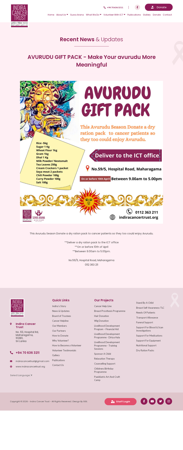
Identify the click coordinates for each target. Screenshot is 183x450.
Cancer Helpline (60, 320)
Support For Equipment (148, 340)
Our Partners (59, 330)
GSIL (85, 401)
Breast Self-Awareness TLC (150, 307)
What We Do (93, 14)
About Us (61, 14)
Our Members (59, 325)
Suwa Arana (77, 14)
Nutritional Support (146, 345)
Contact (167, 14)
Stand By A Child (145, 302)
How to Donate (60, 335)
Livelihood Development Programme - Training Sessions (107, 345)
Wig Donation (101, 320)
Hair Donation (101, 316)
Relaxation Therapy (104, 358)
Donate (157, 14)
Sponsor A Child (102, 353)
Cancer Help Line (103, 306)
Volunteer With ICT (113, 14)
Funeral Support (144, 322)
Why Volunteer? (60, 340)
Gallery (147, 14)
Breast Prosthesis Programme (109, 311)
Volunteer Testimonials (64, 350)
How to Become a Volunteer (66, 345)
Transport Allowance (147, 317)
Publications (134, 14)
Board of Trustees (61, 316)
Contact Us (58, 365)
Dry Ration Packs (145, 350)
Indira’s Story (59, 306)
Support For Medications (149, 335)
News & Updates (61, 311)
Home (51, 14)
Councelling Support (104, 363)
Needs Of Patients (145, 312)
